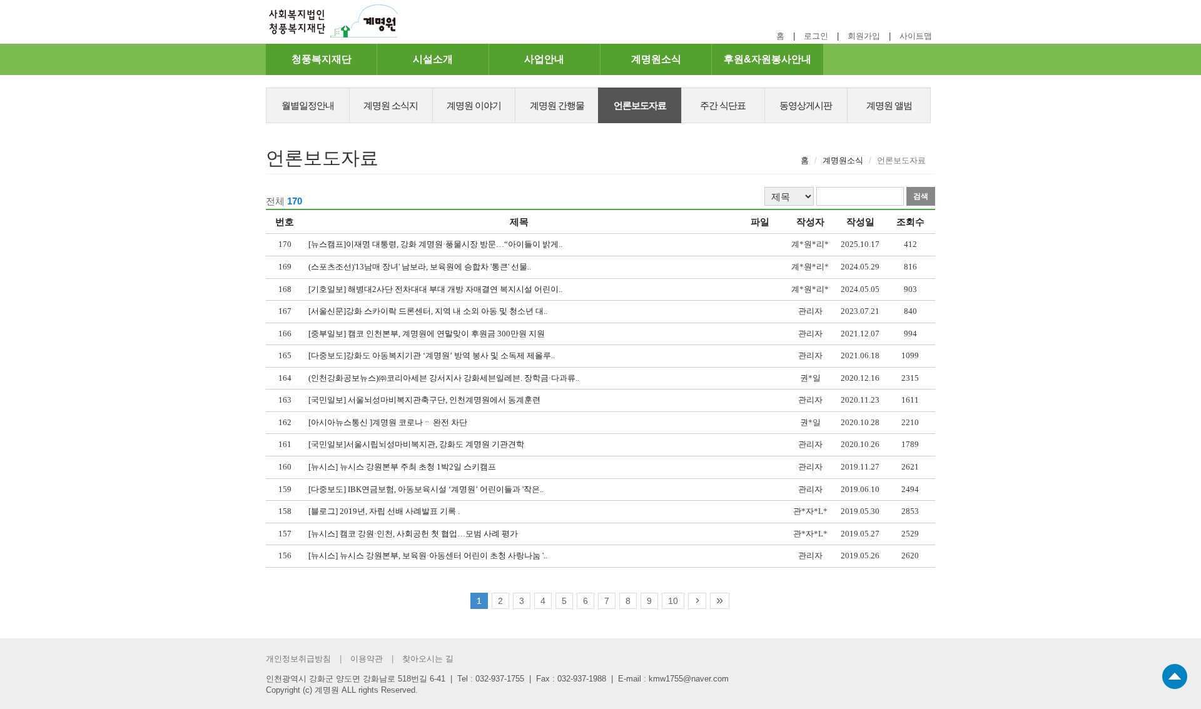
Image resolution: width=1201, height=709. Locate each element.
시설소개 (433, 59)
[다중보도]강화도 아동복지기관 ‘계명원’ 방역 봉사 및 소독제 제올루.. (431, 355)
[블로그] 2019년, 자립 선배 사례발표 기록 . (384, 511)
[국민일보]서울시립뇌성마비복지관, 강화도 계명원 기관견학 (416, 444)
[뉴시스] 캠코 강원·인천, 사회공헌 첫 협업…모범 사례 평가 (413, 533)
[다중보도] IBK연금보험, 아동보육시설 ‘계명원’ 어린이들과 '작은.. (426, 489)
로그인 (816, 36)
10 (673, 601)
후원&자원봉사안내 (767, 59)
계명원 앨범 (889, 105)
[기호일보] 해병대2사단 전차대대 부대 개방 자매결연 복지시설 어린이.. (435, 289)
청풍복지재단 (321, 59)
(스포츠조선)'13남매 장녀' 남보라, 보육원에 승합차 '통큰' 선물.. (419, 266)
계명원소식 (656, 59)
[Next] (697, 601)
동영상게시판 (805, 105)
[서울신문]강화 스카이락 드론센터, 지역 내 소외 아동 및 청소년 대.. (427, 311)
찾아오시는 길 (428, 658)
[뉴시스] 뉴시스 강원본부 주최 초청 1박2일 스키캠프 (402, 466)
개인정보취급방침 (298, 658)
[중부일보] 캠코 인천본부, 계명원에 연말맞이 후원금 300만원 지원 (426, 333)
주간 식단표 (723, 105)
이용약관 (366, 658)
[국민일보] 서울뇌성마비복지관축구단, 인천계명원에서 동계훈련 (424, 400)
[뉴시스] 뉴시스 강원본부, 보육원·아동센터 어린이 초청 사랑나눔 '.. (427, 555)
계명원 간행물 (557, 105)
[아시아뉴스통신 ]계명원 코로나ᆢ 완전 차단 (387, 422)
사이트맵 (915, 36)
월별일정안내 (307, 105)
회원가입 (864, 36)
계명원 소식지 (390, 105)
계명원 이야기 (474, 105)
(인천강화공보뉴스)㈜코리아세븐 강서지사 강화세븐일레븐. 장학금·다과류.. (443, 378)
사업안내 (544, 59)
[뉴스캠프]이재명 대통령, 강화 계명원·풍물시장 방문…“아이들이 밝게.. (435, 244)
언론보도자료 (640, 105)
